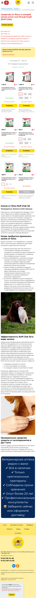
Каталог (6, 3)
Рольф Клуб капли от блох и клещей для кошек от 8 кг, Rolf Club (26, 179)
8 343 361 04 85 (7, 561)
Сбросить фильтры (8, 54)
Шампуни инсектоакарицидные (11, 43)
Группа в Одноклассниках (17, 566)
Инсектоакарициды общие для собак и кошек (15, 36)
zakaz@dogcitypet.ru (7, 555)
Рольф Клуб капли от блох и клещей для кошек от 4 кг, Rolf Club (9, 134)
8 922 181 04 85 (7, 558)
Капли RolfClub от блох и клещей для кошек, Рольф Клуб (9, 89)
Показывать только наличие (19, 64)
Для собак (4, 34)
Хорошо (11, 594)
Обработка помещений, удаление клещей (14, 38)
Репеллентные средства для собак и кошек (14, 41)
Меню (2, 3)
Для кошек (4, 31)
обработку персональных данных (10, 590)
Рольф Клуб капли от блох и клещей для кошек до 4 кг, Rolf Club (9, 179)
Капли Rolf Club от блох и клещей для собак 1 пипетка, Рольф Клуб (26, 134)
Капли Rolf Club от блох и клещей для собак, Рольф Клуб (25, 89)
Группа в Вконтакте (14, 566)
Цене (23, 61)
